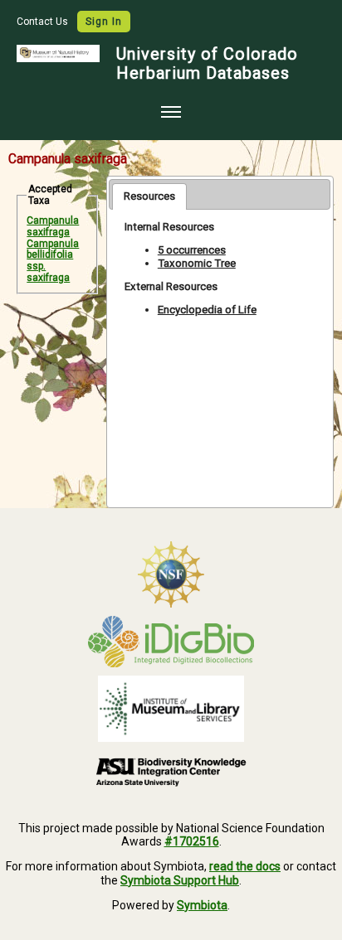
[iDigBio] (171, 641)
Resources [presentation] (149, 196)
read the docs (245, 866)
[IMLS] (171, 709)
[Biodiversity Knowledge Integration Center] (171, 771)
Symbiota (202, 905)
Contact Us (44, 21)
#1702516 (191, 841)
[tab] (149, 196)
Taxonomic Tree (197, 263)
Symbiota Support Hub (179, 880)
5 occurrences (192, 250)
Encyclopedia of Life (207, 309)
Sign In (104, 21)
